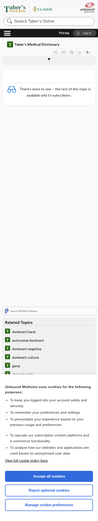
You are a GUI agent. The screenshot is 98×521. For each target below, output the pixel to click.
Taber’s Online (34, 8)
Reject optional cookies (49, 490)
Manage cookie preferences (49, 505)
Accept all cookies (49, 476)
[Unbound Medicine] (87, 7)
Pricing (64, 33)
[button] (84, 33)
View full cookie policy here (26, 461)
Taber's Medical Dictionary (36, 44)
